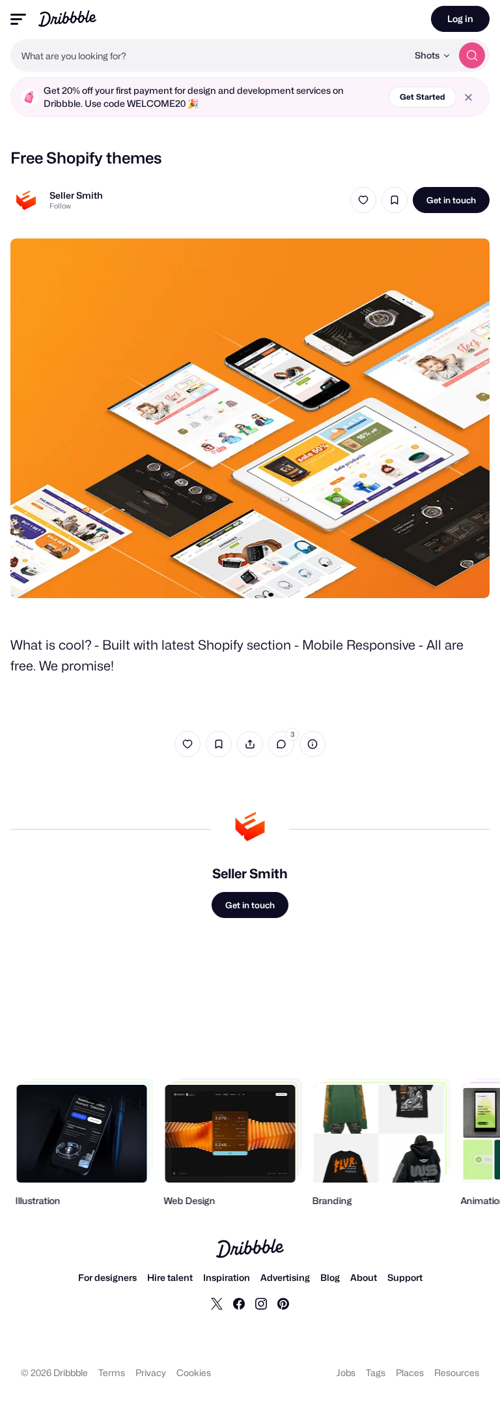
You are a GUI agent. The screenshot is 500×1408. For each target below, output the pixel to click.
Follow (60, 205)
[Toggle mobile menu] (18, 19)
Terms (111, 1372)
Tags (375, 1372)
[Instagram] (261, 1303)
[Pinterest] (283, 1303)
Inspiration (226, 1277)
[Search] (472, 55)
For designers (107, 1277)
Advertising (285, 1277)
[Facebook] (239, 1303)
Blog (330, 1277)
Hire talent (170, 1277)
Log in (460, 18)
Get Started (422, 97)
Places (410, 1372)
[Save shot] (395, 200)
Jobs (346, 1372)
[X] (217, 1303)
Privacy (150, 1372)
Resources (456, 1372)
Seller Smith (76, 195)
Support (405, 1277)
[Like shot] (363, 200)
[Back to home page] (67, 18)
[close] (468, 97)
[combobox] (209, 55)
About (363, 1277)
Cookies (193, 1372)
